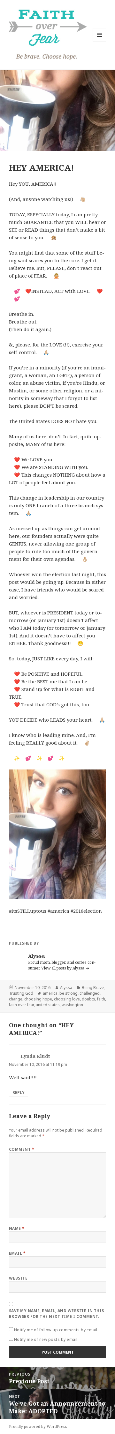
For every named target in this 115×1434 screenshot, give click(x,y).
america (50, 993)
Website (18, 1278)
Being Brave (93, 987)
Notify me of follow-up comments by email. (56, 1330)
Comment (21, 1149)
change (15, 999)
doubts (88, 999)
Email (17, 1253)
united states (48, 1004)
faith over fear (21, 1004)
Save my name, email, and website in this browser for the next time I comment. (56, 1313)
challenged (90, 993)
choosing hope (38, 999)
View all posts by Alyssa (63, 968)
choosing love (67, 999)
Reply (18, 1092)
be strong (68, 993)
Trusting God (21, 993)
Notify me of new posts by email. (46, 1339)
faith (101, 999)
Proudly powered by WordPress (38, 1426)
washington (72, 1004)
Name (17, 1228)
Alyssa (66, 987)
